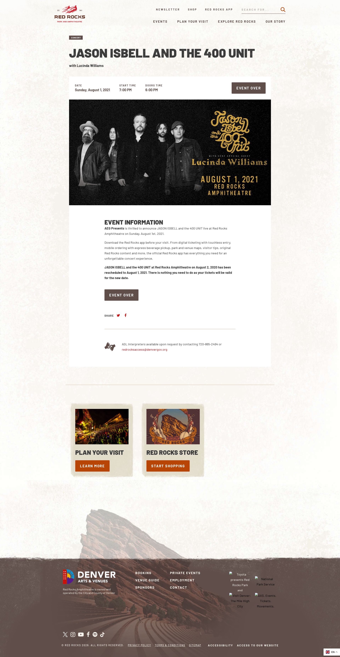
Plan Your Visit (193, 21)
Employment (182, 580)
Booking (143, 573)
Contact (178, 587)
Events (160, 21)
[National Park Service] (265, 581)
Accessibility (220, 645)
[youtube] (81, 635)
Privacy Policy (139, 645)
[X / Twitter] (65, 634)
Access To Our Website (258, 645)
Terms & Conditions (170, 645)
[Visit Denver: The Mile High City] (240, 600)
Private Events (185, 573)
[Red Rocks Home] (70, 13)
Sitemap (195, 645)
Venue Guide (147, 580)
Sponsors (145, 587)
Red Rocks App (219, 9)
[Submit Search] (282, 9)
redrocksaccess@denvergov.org (144, 349)
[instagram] (72, 635)
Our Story (276, 21)
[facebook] (88, 635)
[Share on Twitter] (118, 315)
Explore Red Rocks (237, 21)
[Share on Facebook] (125, 315)
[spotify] (95, 635)
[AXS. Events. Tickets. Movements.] (265, 600)
